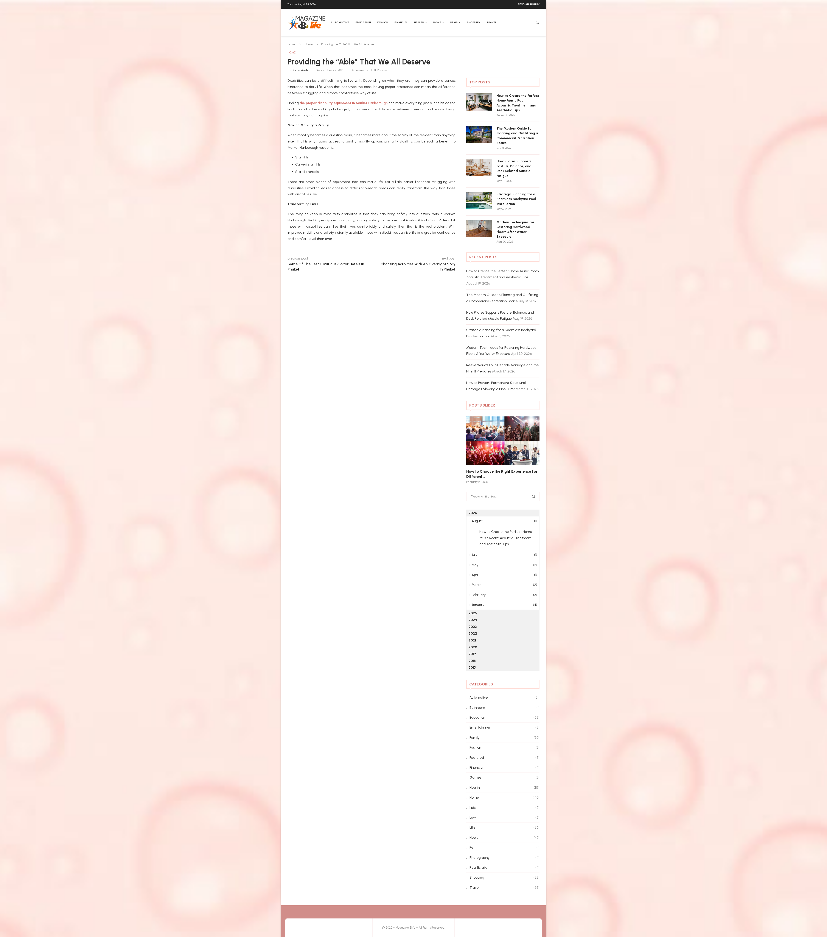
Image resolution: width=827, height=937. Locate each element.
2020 (472, 647)
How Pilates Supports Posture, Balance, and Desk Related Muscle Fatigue (514, 168)
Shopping (473, 22)
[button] (474, 449)
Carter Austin (300, 70)
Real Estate (504, 867)
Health (419, 22)
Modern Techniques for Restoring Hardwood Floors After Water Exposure (515, 229)
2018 (472, 661)
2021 (472, 640)
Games (504, 777)
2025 (472, 613)
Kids (504, 808)
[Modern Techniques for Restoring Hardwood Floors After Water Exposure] (479, 228)
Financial (401, 22)
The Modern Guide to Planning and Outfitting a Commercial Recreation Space (517, 135)
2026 (472, 513)
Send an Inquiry (528, 4)
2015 (472, 667)
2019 (472, 654)
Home (437, 22)
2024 (472, 620)
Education (363, 22)
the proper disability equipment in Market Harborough (344, 103)
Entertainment (504, 727)
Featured (504, 758)
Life (504, 827)
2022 (472, 633)
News (454, 22)
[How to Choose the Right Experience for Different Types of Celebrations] (502, 440)
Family (504, 737)
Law (504, 817)
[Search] (537, 23)
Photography (504, 858)
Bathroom (504, 707)
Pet (504, 847)
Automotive (340, 22)
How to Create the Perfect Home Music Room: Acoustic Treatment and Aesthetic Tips (517, 103)
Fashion (382, 22)
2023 (472, 627)
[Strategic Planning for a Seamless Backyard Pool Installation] (479, 200)
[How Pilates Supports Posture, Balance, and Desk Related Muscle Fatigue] (479, 167)
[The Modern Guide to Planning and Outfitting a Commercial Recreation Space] (479, 134)
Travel (491, 22)
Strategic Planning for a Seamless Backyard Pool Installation (516, 199)
